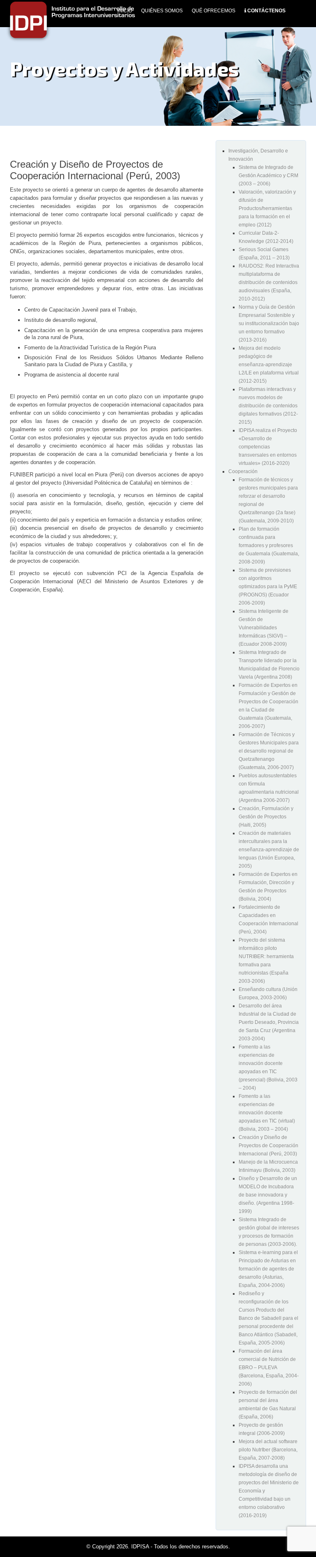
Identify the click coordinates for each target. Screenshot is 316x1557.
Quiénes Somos (162, 11)
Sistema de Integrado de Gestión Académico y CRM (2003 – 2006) (268, 175)
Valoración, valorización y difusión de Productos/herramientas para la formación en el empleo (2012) (267, 208)
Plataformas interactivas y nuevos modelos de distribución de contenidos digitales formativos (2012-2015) (268, 405)
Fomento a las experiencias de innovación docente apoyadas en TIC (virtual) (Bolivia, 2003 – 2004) (267, 1112)
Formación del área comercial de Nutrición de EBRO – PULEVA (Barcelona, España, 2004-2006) (269, 1367)
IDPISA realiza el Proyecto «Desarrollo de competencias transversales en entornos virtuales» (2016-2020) (268, 446)
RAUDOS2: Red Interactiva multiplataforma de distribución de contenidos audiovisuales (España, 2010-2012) (269, 282)
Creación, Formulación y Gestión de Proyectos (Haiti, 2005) (266, 817)
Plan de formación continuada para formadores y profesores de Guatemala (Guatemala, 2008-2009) (269, 545)
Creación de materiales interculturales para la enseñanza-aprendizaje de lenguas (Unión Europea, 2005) (269, 849)
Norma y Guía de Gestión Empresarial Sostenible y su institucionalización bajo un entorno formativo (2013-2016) (269, 323)
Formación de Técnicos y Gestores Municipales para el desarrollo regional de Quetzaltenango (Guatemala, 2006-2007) (269, 751)
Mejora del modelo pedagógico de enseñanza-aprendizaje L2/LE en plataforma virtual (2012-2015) (269, 364)
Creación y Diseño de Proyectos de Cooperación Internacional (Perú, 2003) (268, 1145)
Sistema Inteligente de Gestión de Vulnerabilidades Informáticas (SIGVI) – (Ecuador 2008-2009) (263, 627)
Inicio (124, 11)
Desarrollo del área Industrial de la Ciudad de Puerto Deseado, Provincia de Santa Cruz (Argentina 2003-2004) (269, 1022)
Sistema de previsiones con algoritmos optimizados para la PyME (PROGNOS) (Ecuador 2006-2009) (268, 586)
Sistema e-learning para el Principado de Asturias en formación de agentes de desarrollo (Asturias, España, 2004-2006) (268, 1269)
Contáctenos (266, 11)
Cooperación (243, 471)
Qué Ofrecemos (213, 11)
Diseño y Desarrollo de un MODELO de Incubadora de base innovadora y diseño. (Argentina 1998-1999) (268, 1195)
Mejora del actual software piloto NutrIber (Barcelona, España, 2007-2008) (268, 1450)
